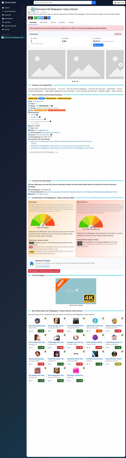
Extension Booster (10, 26)
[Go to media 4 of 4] (79, 81)
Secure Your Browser (42, 266)
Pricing (7, 29)
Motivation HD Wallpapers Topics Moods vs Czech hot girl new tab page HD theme (60, 146)
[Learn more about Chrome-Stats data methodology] (51, 135)
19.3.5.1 (39, 108)
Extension (44, 12)
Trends (71, 22)
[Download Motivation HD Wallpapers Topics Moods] (107, 42)
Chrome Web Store (42, 135)
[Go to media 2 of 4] (75, 81)
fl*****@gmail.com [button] (41, 130)
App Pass (8, 22)
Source (53, 22)
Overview (33, 22)
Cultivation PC (34, 12)
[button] (119, 2)
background (34, 117)
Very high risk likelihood (56, 110)
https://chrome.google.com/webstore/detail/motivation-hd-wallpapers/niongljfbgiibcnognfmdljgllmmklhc (80, 192)
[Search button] (94, 2)
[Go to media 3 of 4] (77, 81)
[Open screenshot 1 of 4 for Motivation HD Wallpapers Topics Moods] (46, 64)
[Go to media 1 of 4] (72, 81)
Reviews (62, 22)
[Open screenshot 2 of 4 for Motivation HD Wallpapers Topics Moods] (85, 64)
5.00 (43, 106)
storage (33, 115)
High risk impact (40, 110)
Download (43, 22)
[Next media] (121, 65)
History (7, 34)
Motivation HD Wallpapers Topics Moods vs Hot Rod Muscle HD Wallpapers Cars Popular (62, 148)
